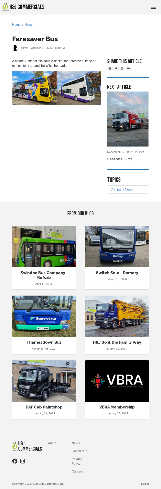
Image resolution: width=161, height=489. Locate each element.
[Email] (128, 69)
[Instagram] (22, 462)
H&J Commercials (27, 7)
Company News (122, 189)
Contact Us (79, 451)
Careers (77, 471)
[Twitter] (116, 69)
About (52, 443)
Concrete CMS (54, 483)
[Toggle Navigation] (154, 7)
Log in (145, 483)
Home (16, 24)
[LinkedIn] (122, 69)
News (29, 24)
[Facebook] (110, 69)
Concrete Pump (120, 159)
